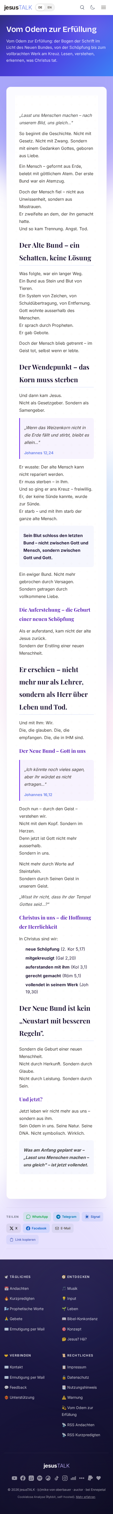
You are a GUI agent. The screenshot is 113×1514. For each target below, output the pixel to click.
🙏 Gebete (13, 1318)
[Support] (98, 1478)
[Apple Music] (31, 1478)
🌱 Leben (70, 1308)
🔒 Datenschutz (75, 1377)
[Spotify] (39, 1478)
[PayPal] (90, 1478)
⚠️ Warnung (72, 1397)
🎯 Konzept (71, 1329)
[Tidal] (81, 1478)
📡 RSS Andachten (78, 1424)
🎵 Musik (70, 1288)
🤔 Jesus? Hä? (74, 1339)
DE (40, 7)
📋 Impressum (74, 1367)
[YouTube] (14, 1478)
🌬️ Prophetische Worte (24, 1308)
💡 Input (69, 1298)
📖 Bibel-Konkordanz (80, 1318)
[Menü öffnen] (103, 7)
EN (50, 7)
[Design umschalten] (92, 7)
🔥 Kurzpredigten (19, 1298)
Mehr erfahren (85, 1497)
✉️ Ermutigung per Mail (24, 1329)
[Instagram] (65, 1478)
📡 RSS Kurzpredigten (81, 1434)
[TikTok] (56, 1478)
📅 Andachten (16, 1288)
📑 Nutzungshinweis (79, 1387)
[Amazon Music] (48, 1478)
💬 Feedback (15, 1387)
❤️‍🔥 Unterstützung (19, 1397)
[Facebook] (22, 1478)
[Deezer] (73, 1478)
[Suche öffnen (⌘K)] (82, 7)
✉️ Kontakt (13, 1367)
